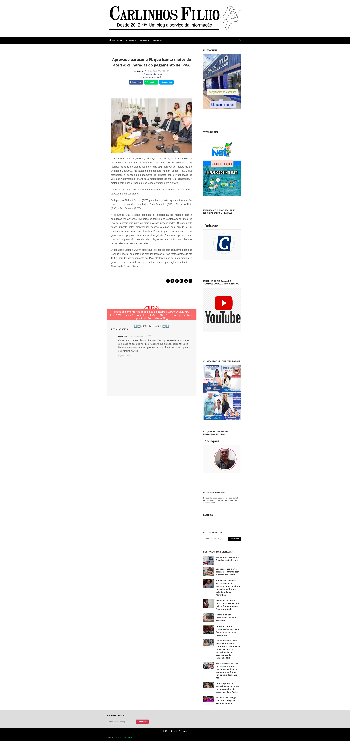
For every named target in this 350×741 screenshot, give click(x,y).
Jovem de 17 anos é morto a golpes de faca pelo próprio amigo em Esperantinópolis (227, 604)
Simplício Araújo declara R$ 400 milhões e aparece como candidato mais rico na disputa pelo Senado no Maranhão (228, 587)
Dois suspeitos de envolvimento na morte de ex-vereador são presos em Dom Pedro (227, 687)
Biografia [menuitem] (131, 40)
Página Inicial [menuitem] (115, 40)
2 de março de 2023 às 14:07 (140, 336)
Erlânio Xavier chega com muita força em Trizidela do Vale (226, 700)
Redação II (141, 71)
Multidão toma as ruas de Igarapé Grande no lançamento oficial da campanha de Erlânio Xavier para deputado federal (227, 670)
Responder (121, 355)
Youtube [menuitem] (157, 40)
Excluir (129, 355)
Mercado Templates (124, 737)
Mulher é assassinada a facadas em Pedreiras (227, 558)
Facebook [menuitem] (144, 40)
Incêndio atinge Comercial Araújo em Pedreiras (226, 617)
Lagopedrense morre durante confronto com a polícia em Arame (227, 572)
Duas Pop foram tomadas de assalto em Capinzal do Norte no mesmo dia (227, 630)
